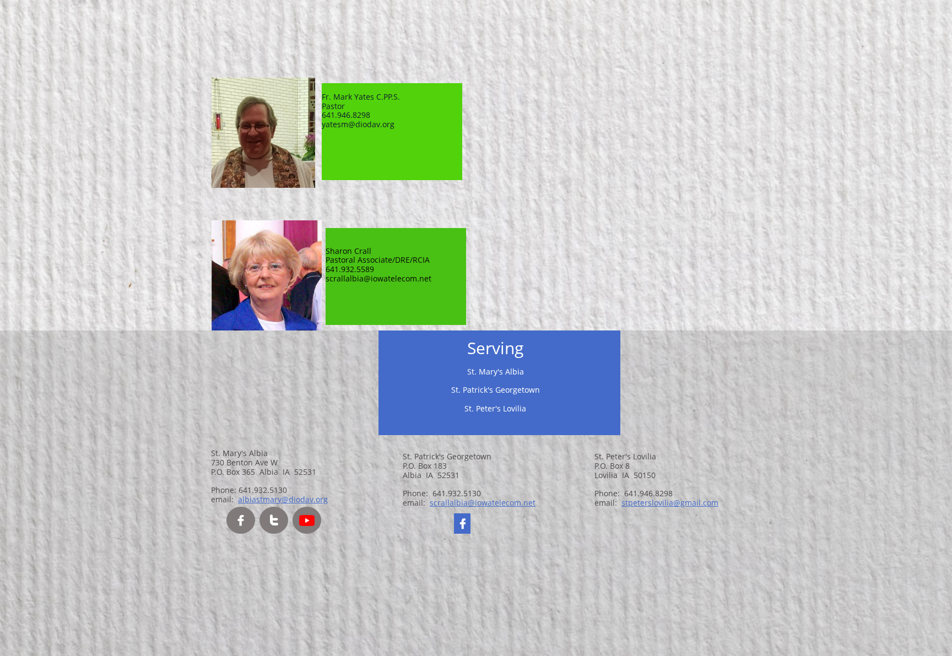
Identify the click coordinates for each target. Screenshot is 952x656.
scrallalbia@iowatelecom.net (483, 502)
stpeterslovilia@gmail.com (669, 502)
